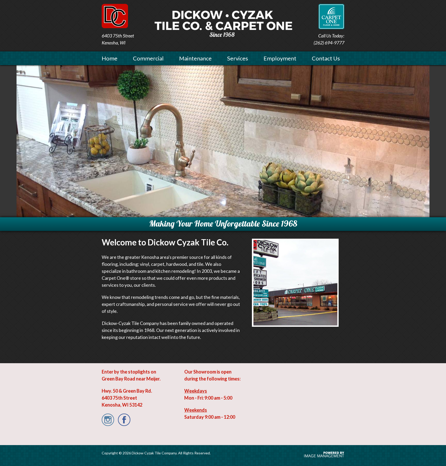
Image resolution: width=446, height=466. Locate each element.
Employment (280, 58)
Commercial (148, 58)
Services (237, 58)
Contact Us (326, 58)
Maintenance (195, 58)
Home (109, 58)
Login (9, 5)
